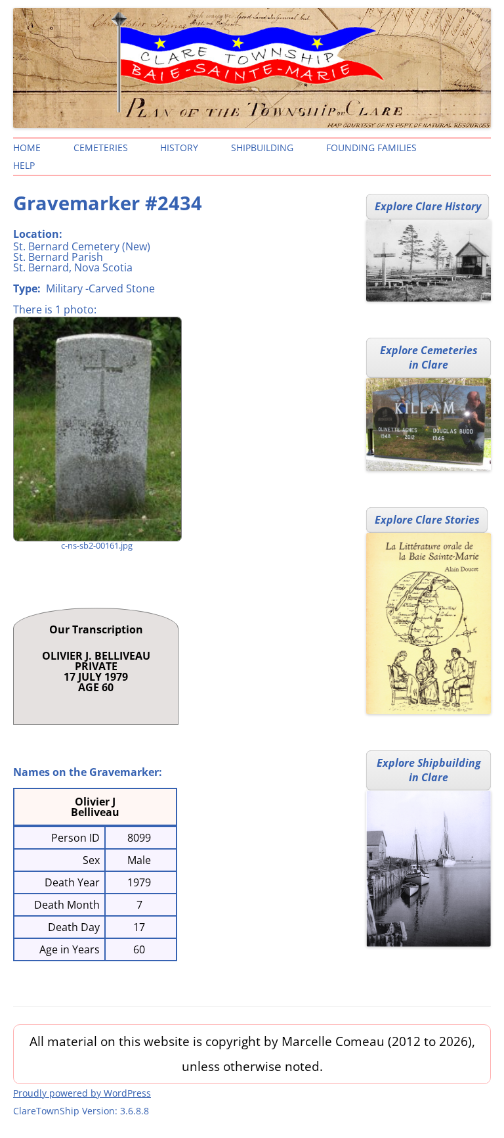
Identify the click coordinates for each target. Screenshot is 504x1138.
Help (24, 165)
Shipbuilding (262, 147)
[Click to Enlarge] (96, 429)
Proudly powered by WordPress (82, 1093)
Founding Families (371, 147)
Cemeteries (101, 147)
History (179, 147)
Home (27, 147)
